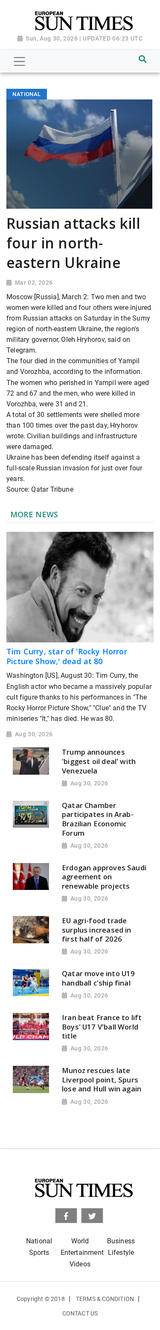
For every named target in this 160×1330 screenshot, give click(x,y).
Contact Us (80, 1313)
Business (121, 1241)
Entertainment (82, 1252)
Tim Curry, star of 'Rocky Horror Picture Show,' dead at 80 (66, 656)
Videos (80, 1264)
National (39, 1241)
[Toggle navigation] (19, 61)
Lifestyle (121, 1252)
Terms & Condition (105, 1298)
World (80, 1241)
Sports (39, 1252)
